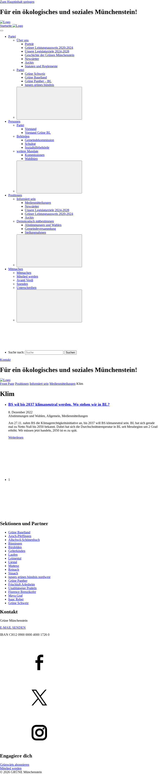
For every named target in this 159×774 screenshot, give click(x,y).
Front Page (7, 383)
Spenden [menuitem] (22, 284)
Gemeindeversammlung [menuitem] (40, 228)
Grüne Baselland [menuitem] (36, 77)
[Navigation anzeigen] (1, 30)
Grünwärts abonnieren (14, 764)
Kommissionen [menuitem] (35, 155)
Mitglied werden (11, 768)
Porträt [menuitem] (29, 44)
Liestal (12, 562)
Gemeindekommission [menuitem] (39, 140)
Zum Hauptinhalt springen (17, 2)
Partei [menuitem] (12, 36)
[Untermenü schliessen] (49, 103)
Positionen (22, 383)
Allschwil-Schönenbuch (24, 539)
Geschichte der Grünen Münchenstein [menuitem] (49, 55)
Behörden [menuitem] (23, 136)
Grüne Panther (17, 580)
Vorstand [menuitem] (30, 129)
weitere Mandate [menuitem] (27, 151)
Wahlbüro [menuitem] (31, 158)
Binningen (15, 543)
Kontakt (5, 359)
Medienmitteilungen (62, 383)
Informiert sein (39, 383)
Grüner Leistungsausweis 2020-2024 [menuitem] (49, 47)
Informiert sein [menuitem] (26, 199)
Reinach (13, 569)
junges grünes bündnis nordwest (29, 577)
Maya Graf (15, 595)
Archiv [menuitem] (29, 62)
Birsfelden (15, 547)
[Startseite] (5, 22)
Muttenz (13, 566)
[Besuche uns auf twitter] (79, 698)
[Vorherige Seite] (31, 472)
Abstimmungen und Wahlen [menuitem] (43, 225)
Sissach (13, 573)
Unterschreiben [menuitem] (26, 287)
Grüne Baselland (19, 532)
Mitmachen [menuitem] (15, 269)
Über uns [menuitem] (23, 40)
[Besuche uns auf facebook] (79, 663)
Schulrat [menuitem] (30, 143)
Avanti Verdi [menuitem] (25, 280)
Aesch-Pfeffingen (19, 536)
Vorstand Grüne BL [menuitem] (38, 132)
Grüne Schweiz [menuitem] (35, 73)
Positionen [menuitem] (15, 195)
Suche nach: (16, 352)
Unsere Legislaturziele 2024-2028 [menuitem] (47, 51)
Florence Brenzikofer (22, 592)
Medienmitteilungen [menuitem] (38, 202)
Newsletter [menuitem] (32, 59)
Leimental (14, 558)
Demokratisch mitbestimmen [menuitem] (35, 221)
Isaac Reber (16, 599)
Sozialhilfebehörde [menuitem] (37, 147)
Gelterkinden (16, 551)
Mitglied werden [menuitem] (27, 276)
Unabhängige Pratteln (22, 588)
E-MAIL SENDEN (13, 627)
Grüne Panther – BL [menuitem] (38, 81)
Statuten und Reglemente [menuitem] (41, 66)
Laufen (13, 554)
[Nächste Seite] (31, 514)
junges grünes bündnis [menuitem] (39, 85)
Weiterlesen (15, 437)
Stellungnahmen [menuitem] (35, 232)
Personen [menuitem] (14, 121)
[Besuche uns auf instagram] (79, 733)
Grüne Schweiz (18, 603)
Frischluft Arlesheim (21, 584)
